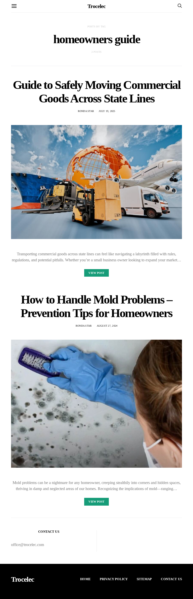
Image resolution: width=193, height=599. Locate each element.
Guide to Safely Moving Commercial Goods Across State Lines (96, 91)
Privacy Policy (114, 579)
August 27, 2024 (107, 325)
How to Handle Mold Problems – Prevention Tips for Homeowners (96, 306)
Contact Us (171, 579)
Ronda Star (86, 111)
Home (85, 579)
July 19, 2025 (107, 111)
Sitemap (144, 579)
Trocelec (96, 6)
